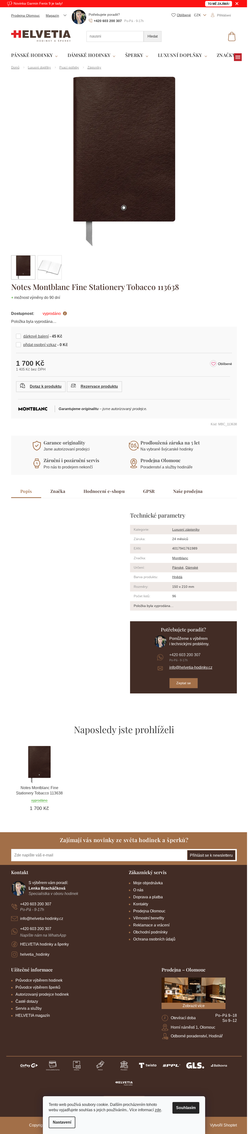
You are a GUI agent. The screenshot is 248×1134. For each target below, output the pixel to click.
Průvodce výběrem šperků (36, 987)
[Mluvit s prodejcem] (39, 386)
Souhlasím (184, 1108)
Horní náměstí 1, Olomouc (191, 1027)
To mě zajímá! (217, 4)
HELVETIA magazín (31, 1015)
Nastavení (60, 1122)
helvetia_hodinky (33, 954)
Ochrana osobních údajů (153, 939)
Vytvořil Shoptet (221, 1125)
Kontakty (139, 904)
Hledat (151, 36)
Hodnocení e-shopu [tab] (102, 491)
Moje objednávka (146, 883)
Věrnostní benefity (147, 918)
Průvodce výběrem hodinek (37, 980)
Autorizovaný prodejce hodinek (40, 994)
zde (156, 1110)
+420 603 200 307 (183, 655)
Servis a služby (27, 1008)
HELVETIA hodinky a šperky (42, 944)
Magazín (50, 15)
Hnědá (175, 577)
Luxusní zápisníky (184, 529)
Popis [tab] (24, 491)
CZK (196, 15)
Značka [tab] (55, 491)
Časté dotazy (25, 1001)
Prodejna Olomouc (23, 15)
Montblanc (178, 558)
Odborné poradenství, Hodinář (195, 1036)
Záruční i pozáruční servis (70, 460)
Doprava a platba (146, 897)
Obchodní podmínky (149, 932)
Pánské (176, 567)
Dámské (190, 567)
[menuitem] (33, 55)
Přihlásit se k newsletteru (209, 855)
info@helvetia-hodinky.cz (188, 667)
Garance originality (63, 442)
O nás (137, 890)
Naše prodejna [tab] (186, 491)
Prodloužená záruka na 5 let (168, 442)
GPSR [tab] (147, 491)
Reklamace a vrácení (150, 925)
